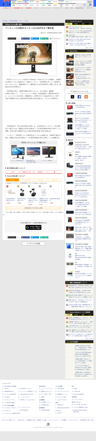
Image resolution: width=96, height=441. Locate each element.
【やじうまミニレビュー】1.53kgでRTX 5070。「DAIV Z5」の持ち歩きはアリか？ (81, 28)
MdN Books (60, 405)
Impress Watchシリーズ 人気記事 (80, 312)
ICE (73, 386)
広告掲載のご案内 (31, 420)
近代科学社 (42, 407)
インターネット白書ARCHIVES (12, 413)
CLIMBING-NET (45, 405)
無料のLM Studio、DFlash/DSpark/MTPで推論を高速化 (83, 257)
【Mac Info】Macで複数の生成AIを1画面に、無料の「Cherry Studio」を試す (81, 36)
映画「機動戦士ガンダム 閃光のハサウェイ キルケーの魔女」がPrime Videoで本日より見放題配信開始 (81, 331)
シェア (26, 38)
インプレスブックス (25, 407)
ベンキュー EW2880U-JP (17, 160)
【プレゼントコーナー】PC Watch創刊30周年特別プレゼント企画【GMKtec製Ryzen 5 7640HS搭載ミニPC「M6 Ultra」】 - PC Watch (81, 32)
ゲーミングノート (58, 8)
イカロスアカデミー (62, 399)
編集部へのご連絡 (42, 420)
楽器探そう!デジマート (46, 391)
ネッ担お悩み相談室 (9, 402)
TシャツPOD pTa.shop (80, 404)
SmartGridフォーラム (25, 388)
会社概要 (64, 420)
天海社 (75, 388)
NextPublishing (24, 410)
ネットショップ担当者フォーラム (28, 391)
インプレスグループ (73, 420)
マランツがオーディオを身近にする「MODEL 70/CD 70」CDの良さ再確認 (83, 63)
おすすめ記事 (74, 342)
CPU (71, 8)
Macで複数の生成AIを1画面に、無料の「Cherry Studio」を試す (83, 158)
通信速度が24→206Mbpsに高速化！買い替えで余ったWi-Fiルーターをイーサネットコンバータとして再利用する (81, 287)
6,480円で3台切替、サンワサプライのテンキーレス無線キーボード (83, 275)
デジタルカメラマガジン (10, 407)
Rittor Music (42, 386)
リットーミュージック (46, 388)
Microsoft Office (79, 8)
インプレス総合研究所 (10, 394)
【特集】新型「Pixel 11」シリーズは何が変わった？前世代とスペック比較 (83, 361)
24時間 (76, 24)
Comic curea (77, 391)
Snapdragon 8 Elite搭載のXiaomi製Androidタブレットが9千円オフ (83, 222)
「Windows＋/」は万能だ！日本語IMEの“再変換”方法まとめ (83, 238)
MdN (57, 402)
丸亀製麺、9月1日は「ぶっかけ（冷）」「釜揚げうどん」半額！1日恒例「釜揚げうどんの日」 (81, 323)
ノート (12, 172)
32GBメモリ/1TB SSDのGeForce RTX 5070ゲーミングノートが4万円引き (83, 120)
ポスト (13, 38)
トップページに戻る (33, 243)
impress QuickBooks (79, 394)
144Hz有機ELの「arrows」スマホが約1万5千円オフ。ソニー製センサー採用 (83, 126)
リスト (18, 38)
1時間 (68, 24)
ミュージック (26, 180)
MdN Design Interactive (63, 407)
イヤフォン (12, 180)
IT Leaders (7, 397)
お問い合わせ (21, 420)
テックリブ (58, 410)
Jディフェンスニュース (63, 391)
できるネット (7, 410)
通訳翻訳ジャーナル (62, 394)
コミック (54, 180)
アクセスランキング (76, 21)
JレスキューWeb (61, 397)
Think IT (6, 388)
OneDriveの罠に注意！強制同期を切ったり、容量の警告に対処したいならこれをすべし (81, 306)
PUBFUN (74, 397)
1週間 (82, 24)
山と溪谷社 (42, 399)
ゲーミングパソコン (46, 8)
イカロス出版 (59, 386)
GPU (66, 8)
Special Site (73, 51)
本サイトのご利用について (9, 420)
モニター (36, 8)
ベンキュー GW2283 (47, 160)
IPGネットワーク (76, 402)
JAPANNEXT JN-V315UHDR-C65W (31, 161)
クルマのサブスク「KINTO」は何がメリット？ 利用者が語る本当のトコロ (83, 69)
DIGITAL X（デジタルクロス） (28, 399)
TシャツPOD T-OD (46, 394)
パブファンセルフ (78, 399)
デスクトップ (26, 172)
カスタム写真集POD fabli (80, 407)
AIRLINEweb (60, 388)
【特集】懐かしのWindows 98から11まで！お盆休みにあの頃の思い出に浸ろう (83, 374)
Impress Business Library (26, 394)
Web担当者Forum (8, 391)
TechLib (59, 413)
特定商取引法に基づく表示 (87, 420)
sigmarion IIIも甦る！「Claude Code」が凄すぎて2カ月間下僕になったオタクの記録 (80, 292)
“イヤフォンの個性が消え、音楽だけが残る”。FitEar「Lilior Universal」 (83, 83)
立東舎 (42, 397)
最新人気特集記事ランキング (78, 282)
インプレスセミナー (25, 397)
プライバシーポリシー (54, 420)
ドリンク (40, 180)
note (45, 38)
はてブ (36, 38)
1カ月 (89, 24)
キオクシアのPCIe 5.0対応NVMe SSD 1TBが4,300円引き (83, 113)
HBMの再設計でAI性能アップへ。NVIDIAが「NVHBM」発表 (83, 266)
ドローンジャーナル (9, 399)
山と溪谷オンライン (46, 402)
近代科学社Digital (45, 410)
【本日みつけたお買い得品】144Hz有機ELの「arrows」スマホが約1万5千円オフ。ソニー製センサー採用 (81, 45)
